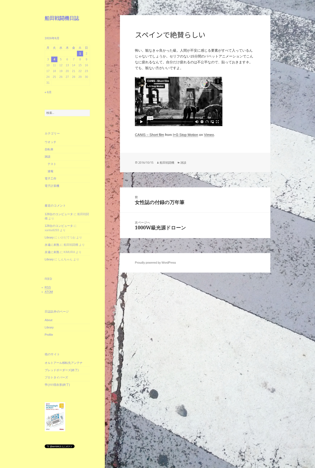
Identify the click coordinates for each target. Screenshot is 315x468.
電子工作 (50, 178)
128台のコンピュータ (59, 214)
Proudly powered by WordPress (155, 262)
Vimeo (209, 135)
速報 (50, 171)
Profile (49, 334)
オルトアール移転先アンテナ (64, 362)
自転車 (49, 149)
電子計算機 (52, 185)
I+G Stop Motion (185, 135)
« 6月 (48, 92)
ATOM (49, 291)
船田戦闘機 (167, 163)
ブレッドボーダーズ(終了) (62, 370)
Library (49, 237)
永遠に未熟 (52, 244)
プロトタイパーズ (56, 377)
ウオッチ (50, 142)
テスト (52, 163)
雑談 (47, 156)
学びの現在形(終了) (57, 384)
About (48, 320)
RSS (48, 287)
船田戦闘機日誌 (62, 18)
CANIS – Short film (149, 135)
